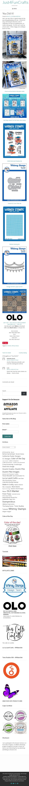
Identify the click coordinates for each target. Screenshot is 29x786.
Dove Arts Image (8, 466)
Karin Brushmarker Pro (18, 476)
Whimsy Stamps (15, 345)
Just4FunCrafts (15, 2)
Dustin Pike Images (10, 471)
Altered (12, 452)
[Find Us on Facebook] (11, 783)
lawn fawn (21, 478)
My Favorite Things (6, 488)
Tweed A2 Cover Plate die (14, 203)
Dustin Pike (20, 469)
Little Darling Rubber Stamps (9, 480)
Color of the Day (18, 458)
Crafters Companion (14, 461)
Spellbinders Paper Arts (8, 499)
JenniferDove (17, 16)
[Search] (24, 393)
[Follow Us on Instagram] (15, 783)
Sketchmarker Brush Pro (9, 497)
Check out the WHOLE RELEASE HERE (14, 91)
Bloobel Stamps (20, 454)
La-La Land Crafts (10, 478)
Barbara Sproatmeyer (8, 454)
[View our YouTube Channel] (13, 783)
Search (4, 391)
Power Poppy (6, 494)
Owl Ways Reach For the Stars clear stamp (14, 120)
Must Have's (16, 487)
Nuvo (4, 491)
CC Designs (6, 459)
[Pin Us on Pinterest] (17, 783)
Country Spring (23, 352)
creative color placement (19, 462)
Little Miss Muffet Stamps (10, 482)
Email (4, 430)
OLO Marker (8, 345)
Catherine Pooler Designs (11, 456)
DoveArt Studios (8, 469)
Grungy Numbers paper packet (14, 286)
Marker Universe (18, 484)
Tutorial (5, 509)
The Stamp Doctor (8, 506)
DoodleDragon (18, 464)
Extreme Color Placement (8, 474)
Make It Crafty (8, 484)
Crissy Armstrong (7, 464)
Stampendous (8, 501)
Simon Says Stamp (7, 495)
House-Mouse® (7, 476)
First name (5, 424)
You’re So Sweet (6, 352)
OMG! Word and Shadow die (14, 161)
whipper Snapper (6, 511)
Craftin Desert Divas (7, 462)
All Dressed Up (6, 452)
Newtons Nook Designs (17, 488)
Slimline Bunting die (14, 244)
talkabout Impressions (8, 504)
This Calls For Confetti (8, 643)
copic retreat (5, 460)
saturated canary (16, 494)
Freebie (16, 474)
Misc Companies (6, 487)
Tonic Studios (19, 506)
